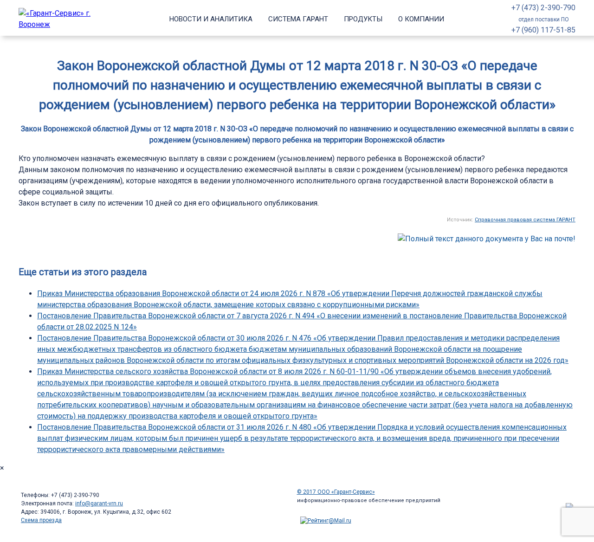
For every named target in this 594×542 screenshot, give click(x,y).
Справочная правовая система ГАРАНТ (525, 220)
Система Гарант (298, 19)
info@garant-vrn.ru (99, 503)
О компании (421, 19)
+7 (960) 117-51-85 (543, 30)
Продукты (363, 19)
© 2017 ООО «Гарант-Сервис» (336, 492)
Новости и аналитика (210, 19)
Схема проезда (41, 520)
